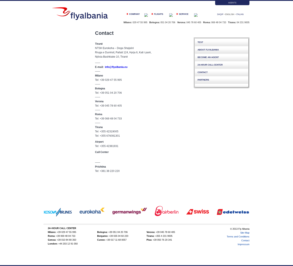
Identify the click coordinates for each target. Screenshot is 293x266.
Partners (203, 80)
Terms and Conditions (238, 236)
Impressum (243, 244)
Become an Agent (208, 57)
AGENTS (232, 3)
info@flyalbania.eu (116, 67)
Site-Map (244, 232)
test (200, 42)
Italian (240, 14)
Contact (203, 72)
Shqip (220, 14)
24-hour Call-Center (210, 65)
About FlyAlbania (208, 50)
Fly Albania (80, 13)
